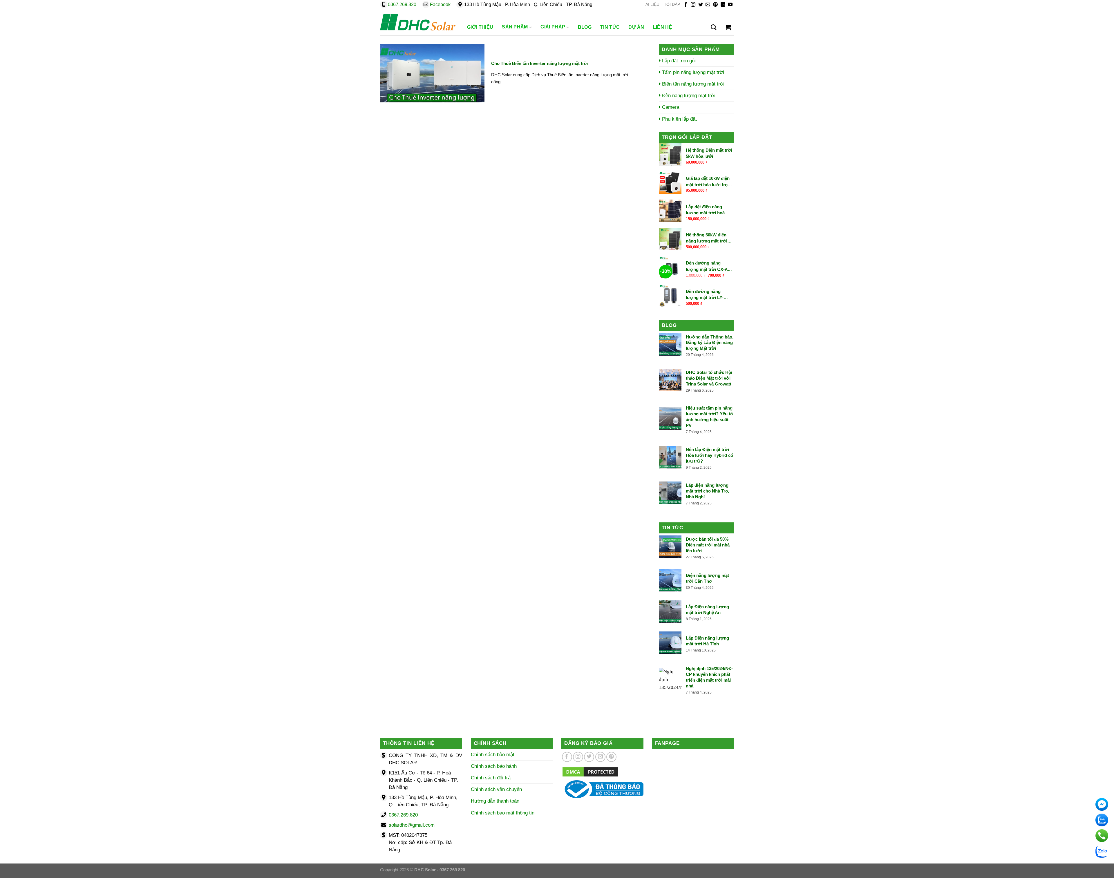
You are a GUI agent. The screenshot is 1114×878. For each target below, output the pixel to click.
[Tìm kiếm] (713, 27)
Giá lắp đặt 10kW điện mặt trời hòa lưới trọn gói (708, 182)
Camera (670, 107)
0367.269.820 (402, 4)
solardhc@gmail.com (412, 825)
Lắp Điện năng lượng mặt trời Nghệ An (707, 609)
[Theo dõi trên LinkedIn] (723, 4)
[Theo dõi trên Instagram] (693, 4)
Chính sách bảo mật (492, 754)
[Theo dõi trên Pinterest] (715, 4)
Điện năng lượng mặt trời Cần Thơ (707, 578)
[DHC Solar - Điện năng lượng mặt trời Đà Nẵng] (417, 22)
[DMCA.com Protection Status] (590, 771)
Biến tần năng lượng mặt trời (692, 84)
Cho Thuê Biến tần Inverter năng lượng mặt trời (539, 63)
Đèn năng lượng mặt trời (688, 95)
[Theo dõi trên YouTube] (730, 4)
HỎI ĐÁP (671, 4)
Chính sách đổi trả (491, 778)
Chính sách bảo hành (494, 766)
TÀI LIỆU (651, 4)
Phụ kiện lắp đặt (679, 119)
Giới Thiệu (480, 27)
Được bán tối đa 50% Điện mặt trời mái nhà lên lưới (708, 545)
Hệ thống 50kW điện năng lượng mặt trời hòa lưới (706, 238)
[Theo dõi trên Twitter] (700, 4)
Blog (585, 27)
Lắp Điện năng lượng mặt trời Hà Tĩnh (707, 641)
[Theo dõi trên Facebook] (685, 4)
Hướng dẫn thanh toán (495, 801)
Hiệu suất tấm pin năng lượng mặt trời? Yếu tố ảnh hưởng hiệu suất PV (709, 416)
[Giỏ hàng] (728, 27)
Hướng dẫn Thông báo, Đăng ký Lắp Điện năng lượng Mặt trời (709, 342)
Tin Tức (610, 27)
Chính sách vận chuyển (496, 789)
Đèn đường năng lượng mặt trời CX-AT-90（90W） (708, 266)
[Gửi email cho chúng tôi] (708, 4)
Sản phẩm (515, 26)
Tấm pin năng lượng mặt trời (692, 72)
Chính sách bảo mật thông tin (502, 813)
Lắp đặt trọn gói (678, 61)
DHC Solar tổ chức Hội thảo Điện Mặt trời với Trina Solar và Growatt (709, 378)
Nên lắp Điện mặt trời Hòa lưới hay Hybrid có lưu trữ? (709, 455)
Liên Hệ (662, 27)
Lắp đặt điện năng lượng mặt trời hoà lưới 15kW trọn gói (705, 210)
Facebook (440, 4)
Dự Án (636, 27)
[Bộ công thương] (602, 789)
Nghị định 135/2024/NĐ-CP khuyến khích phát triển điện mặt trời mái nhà (709, 677)
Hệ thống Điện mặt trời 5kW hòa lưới (709, 153)
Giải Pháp (552, 26)
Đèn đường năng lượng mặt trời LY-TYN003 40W (705, 294)
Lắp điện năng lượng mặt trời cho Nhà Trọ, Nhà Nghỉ (707, 491)
